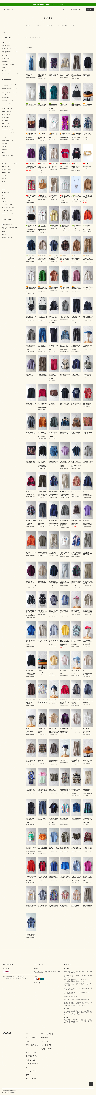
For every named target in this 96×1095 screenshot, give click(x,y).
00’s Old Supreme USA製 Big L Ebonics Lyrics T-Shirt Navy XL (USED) (76, 405)
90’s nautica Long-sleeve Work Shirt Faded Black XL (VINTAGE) (76, 227)
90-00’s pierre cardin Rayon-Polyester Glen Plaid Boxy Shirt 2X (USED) (30, 347)
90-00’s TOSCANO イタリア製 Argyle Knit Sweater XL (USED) (65, 74)
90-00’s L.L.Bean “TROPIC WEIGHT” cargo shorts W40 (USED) (52, 790)
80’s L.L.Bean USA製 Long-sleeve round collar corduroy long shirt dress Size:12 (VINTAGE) (54, 106)
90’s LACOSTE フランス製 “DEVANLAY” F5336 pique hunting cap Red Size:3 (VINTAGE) (87, 642)
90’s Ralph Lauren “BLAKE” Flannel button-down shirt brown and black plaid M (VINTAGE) (65, 257)
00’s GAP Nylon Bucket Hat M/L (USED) (53, 700)
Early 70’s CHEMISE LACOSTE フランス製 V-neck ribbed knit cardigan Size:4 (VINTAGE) (65, 523)
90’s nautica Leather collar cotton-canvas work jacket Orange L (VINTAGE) (87, 227)
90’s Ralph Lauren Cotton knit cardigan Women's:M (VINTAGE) (76, 375)
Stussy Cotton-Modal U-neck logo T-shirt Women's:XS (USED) (53, 135)
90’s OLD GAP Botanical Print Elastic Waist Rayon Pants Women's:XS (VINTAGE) (42, 105)
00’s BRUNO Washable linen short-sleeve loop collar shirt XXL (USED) (87, 611)
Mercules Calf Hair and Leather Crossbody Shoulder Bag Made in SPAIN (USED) (31, 135)
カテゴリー (28, 25)
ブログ (19, 25)
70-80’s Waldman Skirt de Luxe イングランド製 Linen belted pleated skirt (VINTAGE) (87, 820)
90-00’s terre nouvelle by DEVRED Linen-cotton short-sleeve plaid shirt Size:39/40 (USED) (88, 672)
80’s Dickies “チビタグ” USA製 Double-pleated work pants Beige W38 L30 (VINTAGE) (65, 493)
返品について (31, 1052)
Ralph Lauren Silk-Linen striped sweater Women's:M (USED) (65, 375)
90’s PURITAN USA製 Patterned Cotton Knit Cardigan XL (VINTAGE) (53, 522)
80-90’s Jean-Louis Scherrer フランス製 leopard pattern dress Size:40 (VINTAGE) (30, 790)
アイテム (90, 9)
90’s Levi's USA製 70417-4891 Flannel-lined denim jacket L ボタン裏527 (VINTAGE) (65, 347)
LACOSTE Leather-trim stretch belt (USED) (42, 671)
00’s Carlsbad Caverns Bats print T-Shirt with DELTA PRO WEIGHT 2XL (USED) (53, 820)
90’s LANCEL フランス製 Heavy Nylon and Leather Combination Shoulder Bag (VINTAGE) (31, 227)
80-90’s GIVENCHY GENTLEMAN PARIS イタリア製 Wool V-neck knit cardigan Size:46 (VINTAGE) (88, 198)
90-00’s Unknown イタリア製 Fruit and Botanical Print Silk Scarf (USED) (42, 701)
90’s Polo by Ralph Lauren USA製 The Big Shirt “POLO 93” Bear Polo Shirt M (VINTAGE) (53, 257)
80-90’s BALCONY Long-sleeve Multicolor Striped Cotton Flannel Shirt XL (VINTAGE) (54, 493)
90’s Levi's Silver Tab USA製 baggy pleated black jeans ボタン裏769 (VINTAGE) (76, 347)
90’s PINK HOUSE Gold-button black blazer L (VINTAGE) (31, 405)
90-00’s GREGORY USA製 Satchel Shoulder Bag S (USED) (42, 317)
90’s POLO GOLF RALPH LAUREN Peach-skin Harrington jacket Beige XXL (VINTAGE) (42, 257)
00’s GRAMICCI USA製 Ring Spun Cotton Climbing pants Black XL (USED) (54, 347)
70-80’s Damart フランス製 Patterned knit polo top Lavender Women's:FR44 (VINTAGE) (65, 464)
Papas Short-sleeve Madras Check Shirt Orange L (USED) (75, 906)
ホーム (4, 32)
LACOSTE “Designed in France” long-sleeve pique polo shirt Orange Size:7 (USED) (31, 878)
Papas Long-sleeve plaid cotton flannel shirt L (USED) (76, 493)
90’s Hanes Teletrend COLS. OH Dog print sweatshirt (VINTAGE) (75, 434)
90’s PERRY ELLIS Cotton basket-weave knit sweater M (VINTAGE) (42, 730)
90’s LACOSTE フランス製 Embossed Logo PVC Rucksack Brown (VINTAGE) (76, 522)
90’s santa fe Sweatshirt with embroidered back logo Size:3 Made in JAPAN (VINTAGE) (42, 136)
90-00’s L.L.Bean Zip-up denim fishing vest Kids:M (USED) (76, 819)
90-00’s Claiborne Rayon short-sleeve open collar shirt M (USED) (42, 642)
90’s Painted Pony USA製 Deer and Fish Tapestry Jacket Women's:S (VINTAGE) (76, 135)
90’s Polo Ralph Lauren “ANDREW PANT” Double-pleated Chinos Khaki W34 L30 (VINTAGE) (87, 554)
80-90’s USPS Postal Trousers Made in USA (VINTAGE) (42, 819)
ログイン (82, 9)
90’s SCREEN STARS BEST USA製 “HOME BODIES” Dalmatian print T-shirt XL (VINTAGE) (42, 228)
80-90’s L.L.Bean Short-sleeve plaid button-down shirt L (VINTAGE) (42, 906)
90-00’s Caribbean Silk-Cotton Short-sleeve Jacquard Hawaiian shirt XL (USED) (31, 642)
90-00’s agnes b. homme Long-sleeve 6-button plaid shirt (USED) (88, 462)
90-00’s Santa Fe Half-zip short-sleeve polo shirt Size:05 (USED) (42, 877)
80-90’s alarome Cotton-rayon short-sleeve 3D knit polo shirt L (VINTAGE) (53, 612)
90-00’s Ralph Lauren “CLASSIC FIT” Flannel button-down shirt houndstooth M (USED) (75, 258)
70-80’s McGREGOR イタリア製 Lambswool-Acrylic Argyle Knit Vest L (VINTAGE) (53, 75)
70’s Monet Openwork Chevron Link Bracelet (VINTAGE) (87, 165)
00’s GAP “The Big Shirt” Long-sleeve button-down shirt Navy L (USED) (31, 257)
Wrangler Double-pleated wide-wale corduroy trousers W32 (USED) (76, 74)
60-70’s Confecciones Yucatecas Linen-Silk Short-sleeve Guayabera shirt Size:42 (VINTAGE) (54, 730)
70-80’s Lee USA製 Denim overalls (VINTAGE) (31, 74)
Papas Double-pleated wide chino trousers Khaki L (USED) (87, 906)
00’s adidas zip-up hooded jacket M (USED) (87, 287)
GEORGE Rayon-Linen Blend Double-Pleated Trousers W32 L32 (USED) (75, 761)
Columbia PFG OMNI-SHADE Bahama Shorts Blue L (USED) (65, 877)
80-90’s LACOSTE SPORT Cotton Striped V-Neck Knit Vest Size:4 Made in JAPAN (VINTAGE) (31, 289)
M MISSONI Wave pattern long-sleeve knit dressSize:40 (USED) (42, 611)
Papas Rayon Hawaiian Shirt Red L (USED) (87, 404)
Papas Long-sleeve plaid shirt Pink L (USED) (76, 729)
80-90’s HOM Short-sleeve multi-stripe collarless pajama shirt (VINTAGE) (64, 820)
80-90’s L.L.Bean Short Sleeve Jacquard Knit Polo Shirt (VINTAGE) (30, 934)
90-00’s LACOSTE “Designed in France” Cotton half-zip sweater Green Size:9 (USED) (42, 288)
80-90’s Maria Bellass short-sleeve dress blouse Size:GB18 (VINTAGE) (87, 730)
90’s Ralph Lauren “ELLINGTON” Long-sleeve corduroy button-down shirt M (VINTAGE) (31, 583)
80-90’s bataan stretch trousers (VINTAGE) (53, 196)
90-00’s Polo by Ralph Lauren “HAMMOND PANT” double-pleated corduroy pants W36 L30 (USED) (88, 258)
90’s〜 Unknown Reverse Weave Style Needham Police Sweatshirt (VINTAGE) (87, 493)
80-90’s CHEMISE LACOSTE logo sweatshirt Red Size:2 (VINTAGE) (64, 701)
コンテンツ (49, 25)
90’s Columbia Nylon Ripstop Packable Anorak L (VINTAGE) (30, 493)
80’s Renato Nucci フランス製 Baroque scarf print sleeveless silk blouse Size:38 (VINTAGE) (31, 198)
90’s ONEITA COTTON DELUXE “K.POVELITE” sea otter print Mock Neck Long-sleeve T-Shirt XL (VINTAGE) (65, 731)
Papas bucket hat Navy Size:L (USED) (64, 760)
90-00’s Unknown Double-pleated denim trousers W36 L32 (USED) (42, 347)
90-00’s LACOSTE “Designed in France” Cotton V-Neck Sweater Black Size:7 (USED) (30, 672)
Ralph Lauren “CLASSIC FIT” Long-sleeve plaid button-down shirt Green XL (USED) (76, 583)
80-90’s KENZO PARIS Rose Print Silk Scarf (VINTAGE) (87, 434)
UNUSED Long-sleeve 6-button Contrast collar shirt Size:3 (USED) (88, 317)
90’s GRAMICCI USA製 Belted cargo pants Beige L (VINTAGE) (53, 552)
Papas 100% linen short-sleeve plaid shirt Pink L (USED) (65, 672)
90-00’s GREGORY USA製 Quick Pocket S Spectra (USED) (31, 317)
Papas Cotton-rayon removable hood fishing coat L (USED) (31, 434)
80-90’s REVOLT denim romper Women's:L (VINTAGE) (53, 462)
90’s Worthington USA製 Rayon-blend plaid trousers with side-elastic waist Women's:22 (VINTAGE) (87, 791)
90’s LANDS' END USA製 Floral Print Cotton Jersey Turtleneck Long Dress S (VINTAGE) (65, 106)
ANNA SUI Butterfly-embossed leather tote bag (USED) (42, 196)
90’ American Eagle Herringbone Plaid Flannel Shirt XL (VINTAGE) (87, 135)
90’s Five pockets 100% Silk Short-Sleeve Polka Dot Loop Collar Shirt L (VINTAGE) (53, 642)
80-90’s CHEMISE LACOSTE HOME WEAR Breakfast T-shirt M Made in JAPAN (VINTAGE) (65, 198)
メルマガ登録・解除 (62, 25)
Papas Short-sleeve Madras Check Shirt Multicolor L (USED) (64, 906)
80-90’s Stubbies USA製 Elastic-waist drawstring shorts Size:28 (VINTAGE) (42, 849)
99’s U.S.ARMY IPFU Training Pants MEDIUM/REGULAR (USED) (75, 318)
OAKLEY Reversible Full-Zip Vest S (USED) (64, 317)
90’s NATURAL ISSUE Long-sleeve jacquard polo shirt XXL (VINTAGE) (75, 701)
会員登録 (75, 9)
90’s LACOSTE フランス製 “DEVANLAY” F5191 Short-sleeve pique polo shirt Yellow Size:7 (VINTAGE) (65, 643)
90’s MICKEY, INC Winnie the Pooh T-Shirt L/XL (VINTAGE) (31, 906)
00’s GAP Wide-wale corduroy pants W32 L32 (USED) (42, 375)
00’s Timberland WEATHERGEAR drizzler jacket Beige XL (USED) (65, 227)
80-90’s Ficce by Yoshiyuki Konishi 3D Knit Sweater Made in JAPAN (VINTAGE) (42, 434)
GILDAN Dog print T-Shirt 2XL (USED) (53, 226)
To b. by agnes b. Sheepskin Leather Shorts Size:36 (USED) (53, 405)
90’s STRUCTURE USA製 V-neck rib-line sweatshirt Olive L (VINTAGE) (42, 74)
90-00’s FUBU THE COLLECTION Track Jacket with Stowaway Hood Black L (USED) (53, 318)
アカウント (66, 9)
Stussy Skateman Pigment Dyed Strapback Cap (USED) (76, 611)
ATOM (33, 1078)
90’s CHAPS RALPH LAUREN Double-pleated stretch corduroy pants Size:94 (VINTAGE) (42, 493)
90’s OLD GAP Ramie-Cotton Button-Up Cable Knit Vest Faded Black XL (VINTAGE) (65, 288)
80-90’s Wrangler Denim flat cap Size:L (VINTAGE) (87, 346)
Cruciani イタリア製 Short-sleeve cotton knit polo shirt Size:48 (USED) (87, 878)
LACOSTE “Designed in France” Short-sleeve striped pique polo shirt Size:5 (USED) (76, 642)
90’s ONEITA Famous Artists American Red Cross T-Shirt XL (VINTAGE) (64, 553)
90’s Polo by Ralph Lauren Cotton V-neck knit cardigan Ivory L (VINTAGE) (53, 165)
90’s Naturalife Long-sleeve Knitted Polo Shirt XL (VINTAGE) (88, 701)
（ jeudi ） (48, 18)
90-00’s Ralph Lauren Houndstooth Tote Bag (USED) (87, 376)
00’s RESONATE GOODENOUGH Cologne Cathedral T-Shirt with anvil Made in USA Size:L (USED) (76, 464)
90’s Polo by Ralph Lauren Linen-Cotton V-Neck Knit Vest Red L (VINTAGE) (53, 376)
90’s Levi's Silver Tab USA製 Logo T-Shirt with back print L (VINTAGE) (42, 552)
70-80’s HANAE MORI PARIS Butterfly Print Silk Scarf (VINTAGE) (30, 462)
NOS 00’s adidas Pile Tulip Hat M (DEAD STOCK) (75, 672)
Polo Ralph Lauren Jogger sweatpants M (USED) (64, 582)
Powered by (4, 1092)
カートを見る (46, 1045)
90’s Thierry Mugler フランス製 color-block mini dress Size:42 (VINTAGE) (42, 789)
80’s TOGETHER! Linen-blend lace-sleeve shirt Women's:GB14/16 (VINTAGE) (53, 761)
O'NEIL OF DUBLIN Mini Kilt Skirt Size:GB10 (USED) (42, 760)
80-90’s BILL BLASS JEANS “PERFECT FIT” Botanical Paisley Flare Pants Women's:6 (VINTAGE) (42, 167)
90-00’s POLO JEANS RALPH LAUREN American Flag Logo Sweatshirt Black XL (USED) (76, 166)
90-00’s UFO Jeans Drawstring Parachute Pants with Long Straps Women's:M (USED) (65, 135)
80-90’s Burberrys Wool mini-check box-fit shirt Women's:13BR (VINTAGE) (31, 761)
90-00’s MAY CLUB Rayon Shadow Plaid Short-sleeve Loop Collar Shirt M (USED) (65, 612)
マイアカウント (47, 1034)
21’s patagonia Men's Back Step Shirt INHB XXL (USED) (53, 287)
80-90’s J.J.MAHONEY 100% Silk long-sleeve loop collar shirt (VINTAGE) (30, 701)
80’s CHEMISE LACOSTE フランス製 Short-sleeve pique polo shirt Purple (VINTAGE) (87, 522)
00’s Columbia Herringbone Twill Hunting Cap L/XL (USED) (29, 730)
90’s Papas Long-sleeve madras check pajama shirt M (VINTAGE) (53, 906)
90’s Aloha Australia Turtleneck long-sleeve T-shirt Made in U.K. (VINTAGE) (76, 288)
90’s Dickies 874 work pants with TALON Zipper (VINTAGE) (88, 582)
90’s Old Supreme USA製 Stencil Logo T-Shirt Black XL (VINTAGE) (64, 405)
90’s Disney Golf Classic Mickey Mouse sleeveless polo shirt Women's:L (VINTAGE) (31, 849)
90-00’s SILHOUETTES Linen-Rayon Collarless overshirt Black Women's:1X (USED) (87, 75)
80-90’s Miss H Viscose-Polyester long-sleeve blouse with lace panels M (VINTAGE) (31, 105)
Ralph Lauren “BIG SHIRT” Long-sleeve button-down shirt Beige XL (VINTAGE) (42, 583)
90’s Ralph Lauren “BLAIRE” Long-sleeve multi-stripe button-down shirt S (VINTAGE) (76, 553)
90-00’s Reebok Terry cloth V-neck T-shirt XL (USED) (53, 877)
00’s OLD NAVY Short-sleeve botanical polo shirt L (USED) (64, 848)
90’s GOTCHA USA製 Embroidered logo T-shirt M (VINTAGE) (54, 848)
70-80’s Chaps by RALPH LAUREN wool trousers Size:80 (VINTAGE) (42, 522)
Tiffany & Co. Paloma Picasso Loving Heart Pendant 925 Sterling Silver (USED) (76, 197)
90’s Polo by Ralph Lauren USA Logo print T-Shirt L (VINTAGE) (65, 165)
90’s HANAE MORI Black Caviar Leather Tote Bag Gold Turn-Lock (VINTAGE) (76, 105)
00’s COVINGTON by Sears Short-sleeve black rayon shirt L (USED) (30, 820)
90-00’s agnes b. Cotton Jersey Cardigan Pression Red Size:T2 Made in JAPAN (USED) (42, 405)
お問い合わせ (75, 25)
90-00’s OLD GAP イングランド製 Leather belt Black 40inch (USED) (87, 105)
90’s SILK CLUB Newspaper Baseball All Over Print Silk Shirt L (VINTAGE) (65, 790)
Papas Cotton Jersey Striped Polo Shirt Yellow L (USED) (54, 672)
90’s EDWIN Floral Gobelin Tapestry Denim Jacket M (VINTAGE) (65, 434)
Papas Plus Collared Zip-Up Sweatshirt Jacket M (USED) (31, 552)
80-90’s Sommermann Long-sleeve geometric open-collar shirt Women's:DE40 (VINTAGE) (76, 791)
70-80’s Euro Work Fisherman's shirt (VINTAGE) (30, 375)
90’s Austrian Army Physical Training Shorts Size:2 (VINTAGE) (76, 848)
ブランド (39, 25)
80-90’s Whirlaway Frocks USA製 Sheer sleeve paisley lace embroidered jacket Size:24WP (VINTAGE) (42, 464)
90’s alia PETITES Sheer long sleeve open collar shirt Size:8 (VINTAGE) (87, 848)
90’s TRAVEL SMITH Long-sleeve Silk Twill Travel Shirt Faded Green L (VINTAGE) (54, 434)
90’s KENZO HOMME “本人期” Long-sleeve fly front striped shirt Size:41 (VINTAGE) (76, 878)
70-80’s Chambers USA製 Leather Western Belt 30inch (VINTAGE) (87, 760)
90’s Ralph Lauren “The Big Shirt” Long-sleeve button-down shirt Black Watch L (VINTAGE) (53, 583)
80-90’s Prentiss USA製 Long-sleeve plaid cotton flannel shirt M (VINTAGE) (31, 522)
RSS (28, 1078)
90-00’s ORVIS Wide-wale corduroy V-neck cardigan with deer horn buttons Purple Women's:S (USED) (31, 166)
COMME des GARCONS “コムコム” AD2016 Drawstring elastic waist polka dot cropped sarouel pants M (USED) (31, 613)
